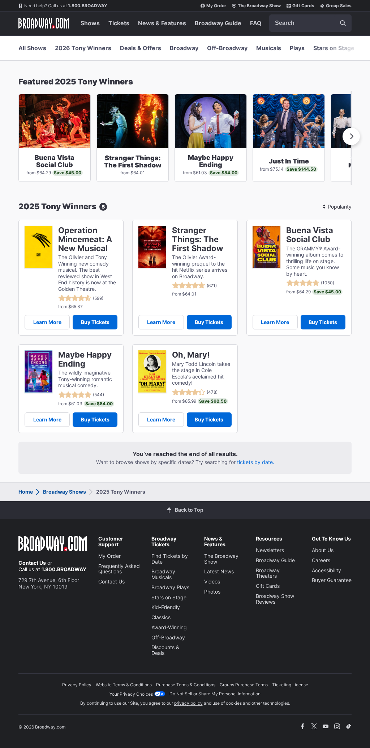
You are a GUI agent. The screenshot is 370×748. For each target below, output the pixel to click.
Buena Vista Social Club (309, 235)
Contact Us (32, 563)
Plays (297, 48)
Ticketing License (290, 684)
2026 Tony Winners (83, 48)
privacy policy (188, 703)
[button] (351, 136)
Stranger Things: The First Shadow (197, 239)
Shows (90, 23)
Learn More (47, 322)
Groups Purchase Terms (244, 684)
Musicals (268, 48)
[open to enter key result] (343, 23)
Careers (321, 560)
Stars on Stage (333, 48)
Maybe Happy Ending (85, 359)
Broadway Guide (218, 23)
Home (25, 492)
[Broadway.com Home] (43, 23)
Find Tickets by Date (169, 559)
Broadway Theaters (268, 573)
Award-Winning (169, 627)
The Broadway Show (259, 5)
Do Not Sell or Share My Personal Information (215, 693)
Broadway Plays (170, 587)
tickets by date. (255, 462)
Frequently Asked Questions (119, 569)
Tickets (118, 23)
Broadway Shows (64, 492)
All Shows (32, 48)
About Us (323, 550)
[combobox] (310, 23)
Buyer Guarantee (332, 580)
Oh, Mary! (191, 354)
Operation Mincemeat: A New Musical (85, 239)
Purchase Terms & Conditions (185, 684)
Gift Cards (303, 5)
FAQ (256, 23)
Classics (161, 617)
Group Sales (339, 5)
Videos (212, 581)
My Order (216, 5)
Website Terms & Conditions (124, 684)
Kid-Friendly (165, 607)
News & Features (162, 23)
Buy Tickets (95, 322)
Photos (212, 592)
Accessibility (326, 570)
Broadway (184, 48)
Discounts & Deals (165, 650)
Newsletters (270, 550)
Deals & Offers (140, 48)
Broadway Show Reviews (275, 599)
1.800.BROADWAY (65, 5)
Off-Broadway (227, 48)
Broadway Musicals (163, 574)
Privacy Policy (76, 684)
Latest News (219, 571)
